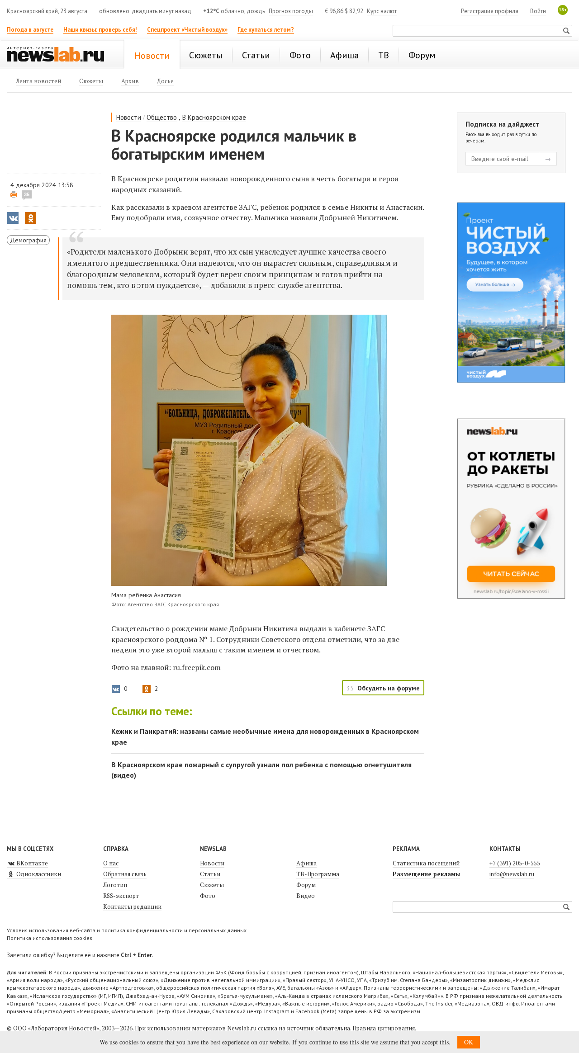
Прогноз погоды (291, 11)
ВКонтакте (31, 863)
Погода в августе (30, 29)
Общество (162, 117)
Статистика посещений (426, 863)
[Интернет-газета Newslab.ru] (60, 55)
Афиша (306, 863)
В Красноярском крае (214, 117)
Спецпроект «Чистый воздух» (187, 29)
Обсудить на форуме (388, 688)
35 (26, 194)
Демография (28, 240)
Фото (207, 896)
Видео (305, 896)
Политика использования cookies (49, 938)
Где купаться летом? (265, 29)
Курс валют (382, 11)
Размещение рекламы (426, 874)
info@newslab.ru (511, 874)
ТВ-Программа (317, 874)
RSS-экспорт (121, 896)
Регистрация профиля (489, 11)
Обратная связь (125, 874)
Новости (128, 117)
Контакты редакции (132, 906)
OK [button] (468, 1042)
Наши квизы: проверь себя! (100, 29)
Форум (306, 885)
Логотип (115, 885)
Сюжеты (212, 885)
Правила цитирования (383, 1028)
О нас (111, 863)
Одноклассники (38, 874)
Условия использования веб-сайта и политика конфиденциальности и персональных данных (127, 930)
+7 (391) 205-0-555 (514, 863)
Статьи (210, 874)
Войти (538, 11)
